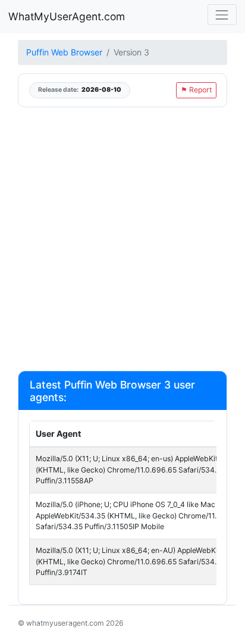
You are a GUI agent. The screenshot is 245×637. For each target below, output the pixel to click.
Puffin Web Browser (64, 52)
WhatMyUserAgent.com (66, 16)
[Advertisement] (122, 238)
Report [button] (196, 89)
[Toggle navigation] (222, 14)
